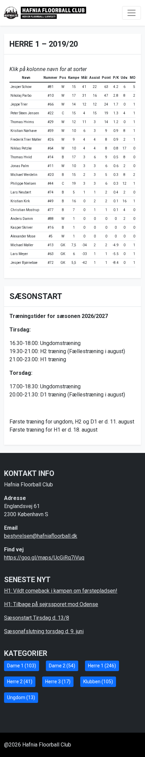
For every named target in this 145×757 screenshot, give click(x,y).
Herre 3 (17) (57, 681)
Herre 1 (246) (102, 665)
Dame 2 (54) (62, 665)
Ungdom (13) (21, 697)
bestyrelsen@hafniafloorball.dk (40, 536)
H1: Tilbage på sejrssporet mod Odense (51, 604)
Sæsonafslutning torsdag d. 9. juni (44, 631)
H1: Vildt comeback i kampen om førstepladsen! (60, 591)
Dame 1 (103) (21, 665)
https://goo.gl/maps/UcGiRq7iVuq (44, 557)
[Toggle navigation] (131, 13)
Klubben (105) (98, 681)
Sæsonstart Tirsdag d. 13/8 (36, 618)
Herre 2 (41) (19, 681)
